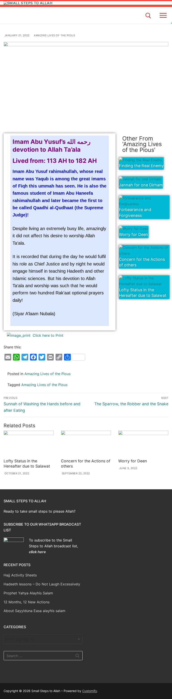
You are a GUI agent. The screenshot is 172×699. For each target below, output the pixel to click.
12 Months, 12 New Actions (26, 602)
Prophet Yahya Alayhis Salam (28, 593)
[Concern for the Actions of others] (86, 444)
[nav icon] (164, 15)
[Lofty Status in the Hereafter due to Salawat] (29, 444)
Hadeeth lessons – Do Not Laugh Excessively (42, 584)
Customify (89, 691)
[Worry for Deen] (143, 444)
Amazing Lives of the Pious (54, 35)
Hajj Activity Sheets (20, 575)
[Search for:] (43, 655)
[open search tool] (148, 16)
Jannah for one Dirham (141, 185)
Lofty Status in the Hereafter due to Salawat (27, 463)
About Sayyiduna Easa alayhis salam (34, 610)
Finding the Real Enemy (141, 165)
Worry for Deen (133, 234)
